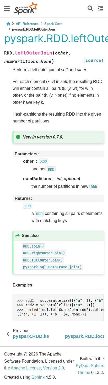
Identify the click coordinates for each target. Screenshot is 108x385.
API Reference (27, 24)
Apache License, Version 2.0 (37, 368)
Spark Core (53, 24)
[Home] (8, 24)
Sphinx (38, 377)
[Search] (90, 9)
